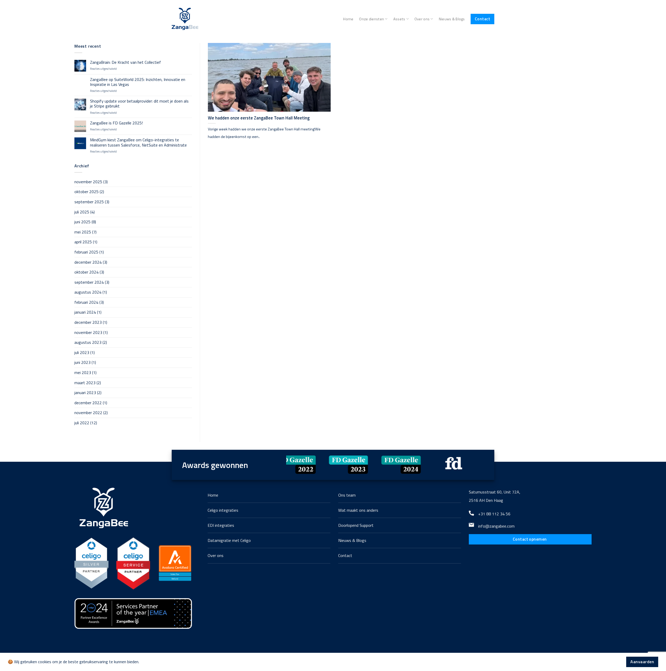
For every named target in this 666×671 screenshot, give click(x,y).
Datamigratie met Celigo (229, 540)
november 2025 (88, 182)
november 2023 (88, 332)
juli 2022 (81, 423)
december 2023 (88, 322)
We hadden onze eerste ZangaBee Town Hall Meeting (259, 118)
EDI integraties (221, 525)
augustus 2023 (87, 342)
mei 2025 (82, 232)
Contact (482, 19)
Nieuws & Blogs (452, 19)
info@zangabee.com (496, 526)
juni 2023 (82, 362)
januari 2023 (85, 392)
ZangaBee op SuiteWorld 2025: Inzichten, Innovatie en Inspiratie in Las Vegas (137, 82)
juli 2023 (81, 352)
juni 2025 (82, 222)
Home (348, 19)
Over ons (422, 19)
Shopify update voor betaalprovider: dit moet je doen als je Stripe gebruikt (139, 104)
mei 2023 (82, 372)
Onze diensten (371, 19)
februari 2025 (86, 252)
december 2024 (88, 262)
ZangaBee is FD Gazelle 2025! (116, 123)
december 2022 (88, 403)
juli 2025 (81, 212)
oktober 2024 (86, 272)
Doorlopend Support (356, 525)
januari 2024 (85, 312)
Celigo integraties (223, 510)
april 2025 (83, 242)
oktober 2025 (86, 191)
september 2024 (89, 282)
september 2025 (89, 202)
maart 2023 (84, 382)
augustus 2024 (87, 292)
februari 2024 (86, 302)
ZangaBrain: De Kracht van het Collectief (125, 62)
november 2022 (88, 412)
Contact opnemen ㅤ (530, 539)
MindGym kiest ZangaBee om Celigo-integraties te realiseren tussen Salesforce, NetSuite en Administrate (138, 142)
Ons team (347, 495)
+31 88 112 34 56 (494, 514)
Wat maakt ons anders (358, 510)
